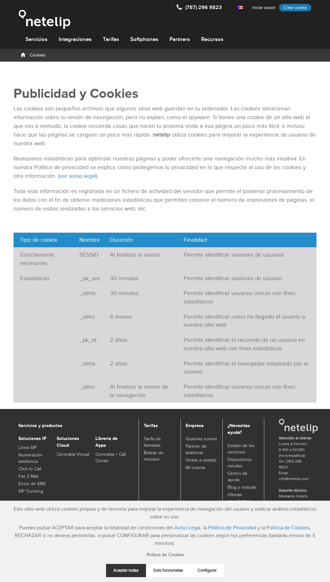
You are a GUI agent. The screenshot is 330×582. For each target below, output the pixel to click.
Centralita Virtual (73, 454)
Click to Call (29, 469)
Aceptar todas (126, 570)
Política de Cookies (288, 528)
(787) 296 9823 (203, 8)
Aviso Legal (187, 528)
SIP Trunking (30, 491)
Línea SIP (27, 447)
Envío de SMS (32, 483)
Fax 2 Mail (28, 476)
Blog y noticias (242, 487)
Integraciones (75, 39)
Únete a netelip (201, 460)
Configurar (207, 570)
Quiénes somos (201, 439)
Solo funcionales (168, 570)
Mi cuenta (195, 467)
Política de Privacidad (232, 528)
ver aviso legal (77, 176)
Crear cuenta (295, 7)
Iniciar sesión (264, 7)
